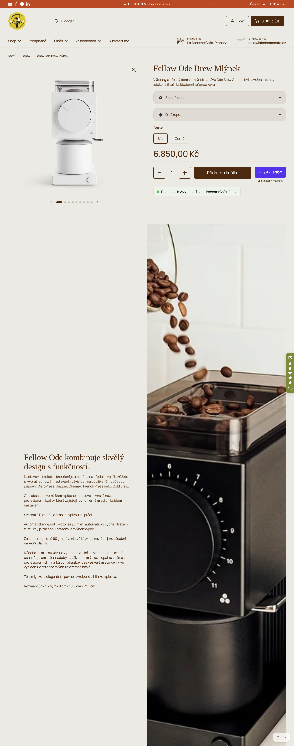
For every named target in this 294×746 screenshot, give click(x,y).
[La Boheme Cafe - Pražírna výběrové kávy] (17, 21)
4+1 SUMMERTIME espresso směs (147, 4)
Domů (12, 56)
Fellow (26, 56)
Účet (241, 21)
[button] (267, 21)
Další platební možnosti (270, 180)
